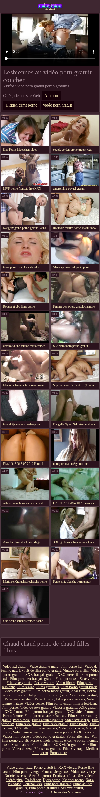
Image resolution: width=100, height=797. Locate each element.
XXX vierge (67, 767)
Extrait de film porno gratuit (40, 670)
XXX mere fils (68, 675)
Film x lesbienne (85, 703)
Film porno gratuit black (79, 687)
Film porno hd (72, 666)
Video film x (65, 683)
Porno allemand (78, 736)
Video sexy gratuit (18, 691)
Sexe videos (88, 679)
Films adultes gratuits (47, 720)
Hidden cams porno (21, 105)
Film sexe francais (44, 728)
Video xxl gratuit (15, 666)
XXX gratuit (88, 708)
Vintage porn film (76, 670)
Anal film (78, 691)
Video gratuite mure (43, 666)
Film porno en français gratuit (32, 679)
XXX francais (84, 732)
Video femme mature (28, 732)
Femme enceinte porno (68, 740)
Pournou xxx (32, 784)
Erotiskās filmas (64, 776)
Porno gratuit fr (45, 767)
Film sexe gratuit (19, 683)
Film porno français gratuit (45, 712)
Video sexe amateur (19, 699)
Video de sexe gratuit (35, 708)
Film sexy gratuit (28, 724)
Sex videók (86, 776)
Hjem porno (51, 780)
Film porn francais (57, 784)
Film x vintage (73, 749)
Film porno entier (58, 703)
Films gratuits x (47, 687)
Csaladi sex (33, 780)
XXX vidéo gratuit (67, 745)
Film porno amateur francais (45, 716)
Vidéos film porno (16, 736)
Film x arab (25, 687)
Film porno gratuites (44, 788)
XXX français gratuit (40, 675)
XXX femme (14, 712)
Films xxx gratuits (47, 749)
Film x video (41, 745)
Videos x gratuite (65, 708)
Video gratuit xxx (19, 767)
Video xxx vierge (77, 720)
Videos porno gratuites (48, 736)
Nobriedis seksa (16, 776)
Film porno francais (70, 699)
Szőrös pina (14, 780)
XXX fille (21, 728)
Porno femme (13, 716)
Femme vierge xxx (55, 772)
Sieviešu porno (40, 776)
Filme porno (79, 724)
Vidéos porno (34, 703)
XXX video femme (80, 712)
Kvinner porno (73, 780)
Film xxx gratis (55, 695)
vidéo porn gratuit (57, 105)
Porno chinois (40, 740)
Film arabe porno (59, 732)
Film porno (10, 708)
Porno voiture (44, 683)
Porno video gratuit (83, 695)
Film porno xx (67, 679)
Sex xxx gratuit (50, 6)
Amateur (51, 95)
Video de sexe (22, 749)
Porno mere (21, 720)
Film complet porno (27, 695)
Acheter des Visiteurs (65, 792)
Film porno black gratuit (51, 691)
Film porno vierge (26, 772)
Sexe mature (20, 745)
